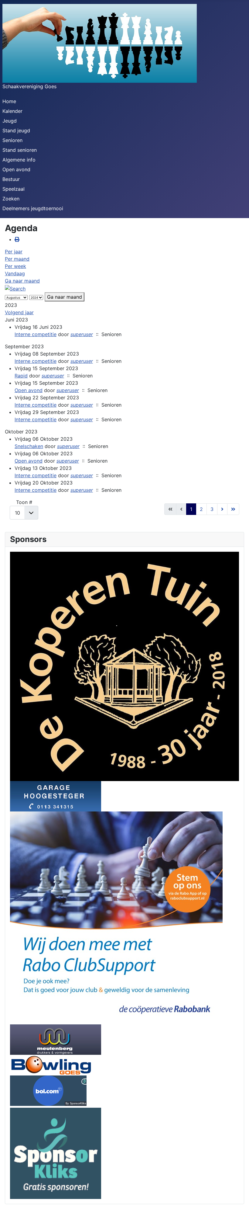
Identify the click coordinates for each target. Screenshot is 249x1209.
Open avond (16, 169)
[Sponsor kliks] (55, 1153)
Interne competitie (35, 334)
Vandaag (15, 273)
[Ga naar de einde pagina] (233, 509)
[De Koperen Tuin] (124, 666)
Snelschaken (29, 446)
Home (9, 101)
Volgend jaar (19, 312)
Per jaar (13, 251)
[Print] (17, 239)
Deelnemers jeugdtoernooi (32, 208)
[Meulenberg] (55, 1039)
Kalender (12, 111)
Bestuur (11, 179)
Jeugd (9, 121)
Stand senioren (19, 150)
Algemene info (19, 160)
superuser (81, 334)
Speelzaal (13, 189)
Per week (15, 266)
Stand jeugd (16, 130)
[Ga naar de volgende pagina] (222, 509)
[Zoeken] (15, 288)
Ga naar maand (22, 281)
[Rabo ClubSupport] (116, 917)
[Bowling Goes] (51, 1064)
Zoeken (10, 199)
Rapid (21, 376)
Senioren (12, 140)
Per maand (17, 259)
